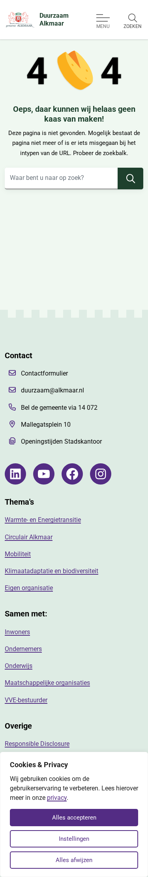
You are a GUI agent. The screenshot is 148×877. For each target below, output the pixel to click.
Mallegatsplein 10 (46, 424)
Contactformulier (44, 373)
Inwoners (17, 632)
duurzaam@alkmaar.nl (52, 390)
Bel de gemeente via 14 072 (59, 407)
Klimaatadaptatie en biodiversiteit (51, 571)
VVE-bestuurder (26, 700)
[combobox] (74, 178)
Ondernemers (23, 649)
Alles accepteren (74, 817)
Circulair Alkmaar (28, 537)
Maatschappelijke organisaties (47, 682)
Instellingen (74, 838)
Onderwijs (18, 666)
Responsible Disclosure (37, 743)
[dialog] (74, 814)
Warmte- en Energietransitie (43, 520)
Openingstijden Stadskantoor (61, 441)
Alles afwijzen (74, 860)
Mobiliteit (18, 554)
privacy (57, 797)
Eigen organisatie (29, 588)
